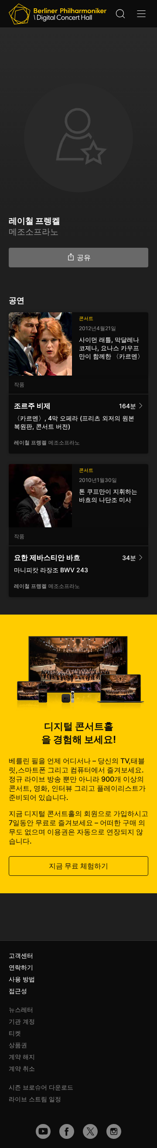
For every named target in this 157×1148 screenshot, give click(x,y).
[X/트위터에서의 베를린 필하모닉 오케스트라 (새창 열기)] (90, 1131)
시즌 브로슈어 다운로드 (41, 1087)
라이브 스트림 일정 (35, 1099)
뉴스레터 (21, 1009)
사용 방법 (22, 979)
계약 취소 (22, 1068)
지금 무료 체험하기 (78, 865)
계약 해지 (22, 1056)
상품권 (18, 1045)
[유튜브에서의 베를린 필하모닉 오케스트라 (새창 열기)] (43, 1131)
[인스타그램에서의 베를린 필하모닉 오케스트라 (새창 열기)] (113, 1131)
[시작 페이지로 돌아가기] (57, 13)
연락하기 (21, 967)
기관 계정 (22, 1021)
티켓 (15, 1033)
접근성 (18, 990)
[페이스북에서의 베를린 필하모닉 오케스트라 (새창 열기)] (66, 1131)
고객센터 (21, 955)
